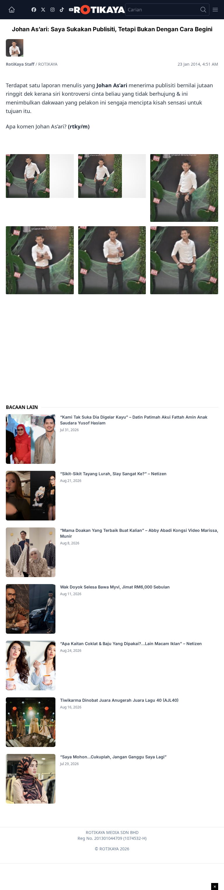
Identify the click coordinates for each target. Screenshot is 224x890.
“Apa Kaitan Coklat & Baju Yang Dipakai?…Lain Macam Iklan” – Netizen (131, 643)
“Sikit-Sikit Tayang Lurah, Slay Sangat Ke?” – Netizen (114, 473)
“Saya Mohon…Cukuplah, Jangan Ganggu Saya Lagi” (114, 756)
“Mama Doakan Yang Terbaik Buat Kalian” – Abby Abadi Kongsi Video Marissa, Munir (139, 533)
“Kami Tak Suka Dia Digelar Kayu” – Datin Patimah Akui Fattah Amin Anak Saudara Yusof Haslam (133, 419)
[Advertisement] (112, 344)
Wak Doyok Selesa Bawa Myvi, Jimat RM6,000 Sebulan (115, 586)
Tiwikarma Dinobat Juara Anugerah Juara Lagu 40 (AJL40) (119, 700)
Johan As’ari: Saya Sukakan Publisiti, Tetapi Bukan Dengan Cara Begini (112, 29)
